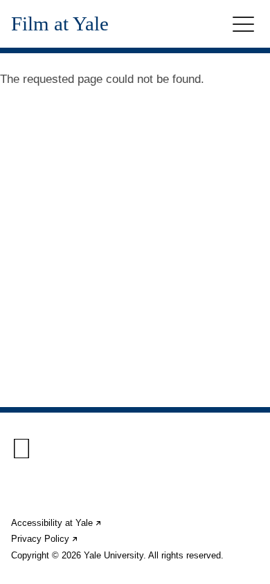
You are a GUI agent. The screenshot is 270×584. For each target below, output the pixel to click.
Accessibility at (56, 523)
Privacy (45, 539)
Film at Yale (60, 24)
